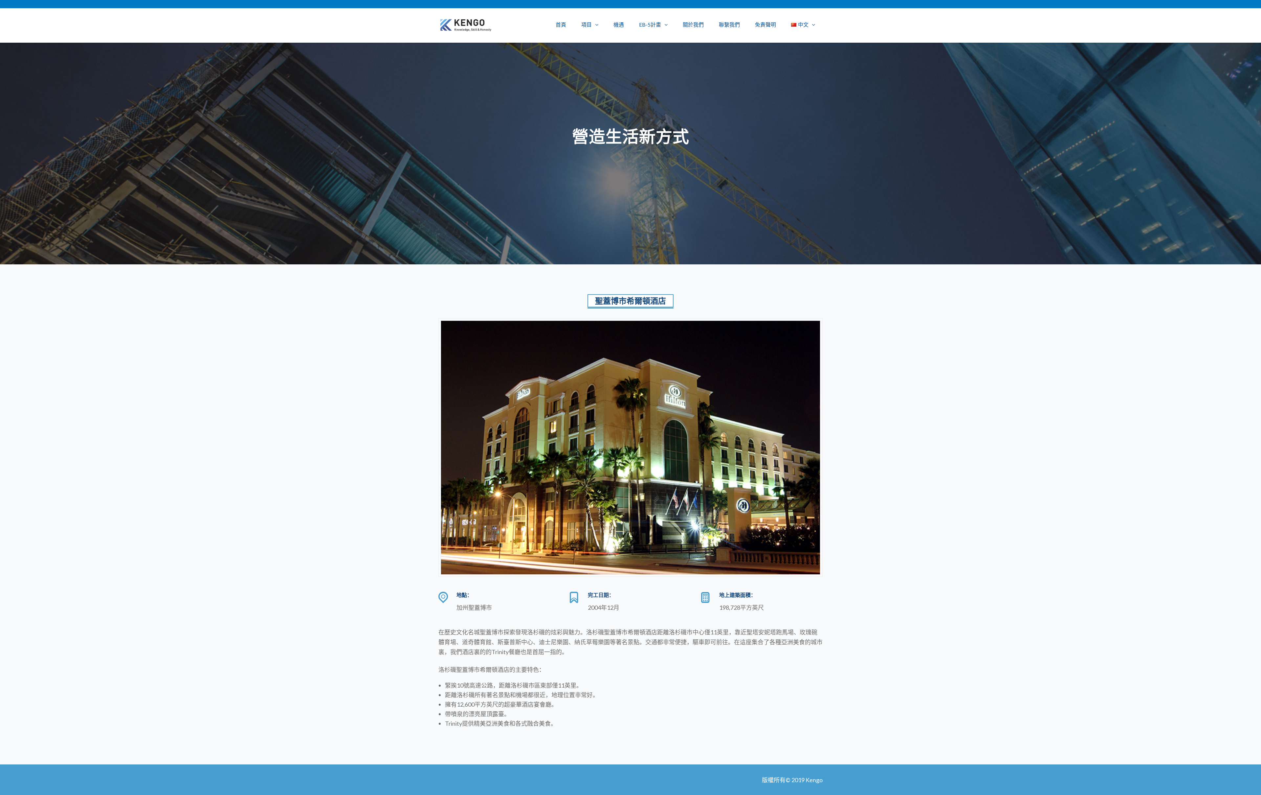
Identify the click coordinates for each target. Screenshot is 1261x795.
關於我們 (693, 24)
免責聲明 (765, 24)
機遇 (618, 24)
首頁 (561, 24)
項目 (586, 24)
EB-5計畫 (650, 24)
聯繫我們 (729, 24)
